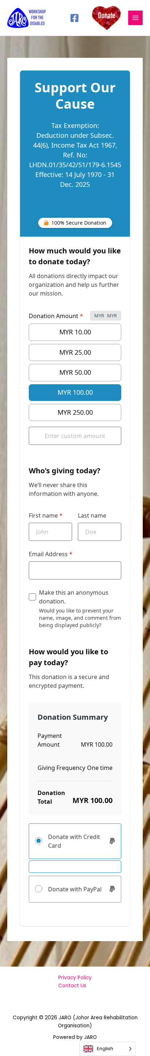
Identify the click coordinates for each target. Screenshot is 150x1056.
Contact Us (72, 985)
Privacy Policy (75, 977)
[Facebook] (74, 18)
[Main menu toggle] (135, 18)
